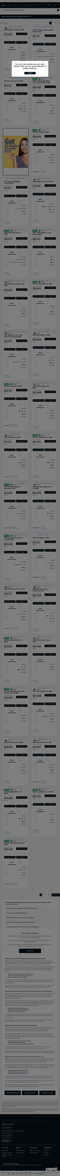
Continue (30, 73)
